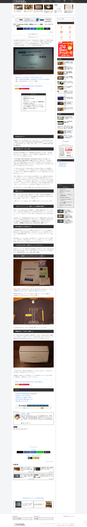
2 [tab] (43, 15)
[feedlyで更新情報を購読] (27, 423)
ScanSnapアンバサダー (20, 395)
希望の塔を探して (62, 163)
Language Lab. (62, 164)
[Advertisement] (33, 120)
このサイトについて (47, 523)
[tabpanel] (18, 9)
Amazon (17, 88)
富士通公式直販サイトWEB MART (29, 393)
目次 (32, 94)
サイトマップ (59, 523)
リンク (24, 109)
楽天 (20, 88)
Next (74, 9)
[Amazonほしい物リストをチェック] (25, 423)
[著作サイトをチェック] (21, 423)
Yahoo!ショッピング (26, 88)
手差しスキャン (26, 100)
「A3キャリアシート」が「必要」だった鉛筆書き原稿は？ (34, 101)
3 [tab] (45, 15)
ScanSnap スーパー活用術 (21, 397)
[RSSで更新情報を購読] (29, 423)
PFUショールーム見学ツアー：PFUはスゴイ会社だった (29, 77)
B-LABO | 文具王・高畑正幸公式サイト (23, 399)
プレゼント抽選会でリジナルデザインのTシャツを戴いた (33, 106)
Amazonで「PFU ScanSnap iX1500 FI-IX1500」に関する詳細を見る (29, 85)
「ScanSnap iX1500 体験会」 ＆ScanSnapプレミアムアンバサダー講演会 (33, 79)
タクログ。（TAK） (25, 414)
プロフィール (53, 523)
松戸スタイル (62, 166)
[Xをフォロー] (23, 423)
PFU (28, 395)
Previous (12, 9)
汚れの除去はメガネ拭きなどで (29, 103)
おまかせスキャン (26, 96)
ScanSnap (18, 393)
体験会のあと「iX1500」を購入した (30, 108)
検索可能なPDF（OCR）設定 (28, 98)
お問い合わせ (72, 523)
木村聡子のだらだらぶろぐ (21, 401)
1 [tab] (41, 15)
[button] (47, 29)
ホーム (42, 523)
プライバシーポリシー (65, 523)
